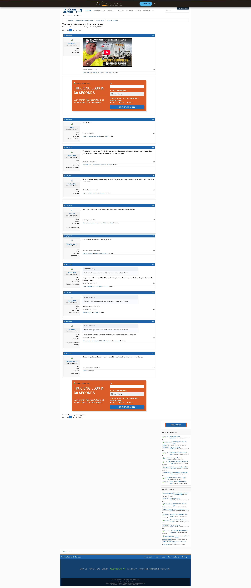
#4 (153, 176)
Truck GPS (111, 11)
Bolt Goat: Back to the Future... (178, 520)
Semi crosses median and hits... (180, 467)
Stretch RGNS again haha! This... (179, 514)
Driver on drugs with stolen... (175, 458)
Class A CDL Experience (118, 91)
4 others (102, 193)
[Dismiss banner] (155, 4)
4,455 (77, 132)
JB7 (168, 479)
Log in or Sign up (183, 8)
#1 (153, 35)
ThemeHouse (136, 584)
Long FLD (95, 193)
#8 (153, 293)
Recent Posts (77, 16)
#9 (153, 321)
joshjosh (172, 516)
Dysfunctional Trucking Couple (178, 452)
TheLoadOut (71, 184)
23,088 (77, 219)
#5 (153, 205)
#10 (153, 353)
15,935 (77, 48)
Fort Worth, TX (75, 255)
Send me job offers (127, 107)
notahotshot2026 (167, 539)
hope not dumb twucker (94, 136)
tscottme (99, 286)
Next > (80, 30)
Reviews (121, 11)
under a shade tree (74, 312)
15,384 (77, 334)
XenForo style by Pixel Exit (125, 582)
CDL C (130, 102)
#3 (153, 147)
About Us (83, 569)
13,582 (77, 306)
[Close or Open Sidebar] (183, 20)
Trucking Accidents (76, 27)
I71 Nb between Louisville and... (180, 472)
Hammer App (131, 569)
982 (78, 249)
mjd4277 (95, 72)
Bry (168, 459)
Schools (146, 11)
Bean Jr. (90, 164)
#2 (153, 119)
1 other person (108, 72)
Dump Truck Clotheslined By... (178, 481)
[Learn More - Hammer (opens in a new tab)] (125, 3)
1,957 (77, 161)
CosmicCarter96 (178, 494)
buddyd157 (72, 301)
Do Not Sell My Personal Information (154, 569)
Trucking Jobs (99, 11)
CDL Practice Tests (133, 11)
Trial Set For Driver (175, 447)
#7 (153, 264)
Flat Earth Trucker (87, 72)
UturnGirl (172, 521)
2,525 (77, 189)
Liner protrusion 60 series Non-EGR (179, 509)
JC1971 (90, 193)
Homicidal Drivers (175, 436)
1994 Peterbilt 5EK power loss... (179, 530)
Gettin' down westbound (72, 227)
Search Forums (67, 16)
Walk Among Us (71, 244)
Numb (72, 127)
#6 (153, 236)
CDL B (122, 102)
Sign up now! (176, 425)
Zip (111, 83)
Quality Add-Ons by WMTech (125, 583)
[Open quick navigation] (186, 20)
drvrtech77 (91, 27)
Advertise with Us (117, 569)
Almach (171, 510)
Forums (88, 11)
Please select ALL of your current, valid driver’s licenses (124, 99)
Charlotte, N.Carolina (73, 139)
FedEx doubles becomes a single (176, 477)
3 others (106, 286)
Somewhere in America (72, 167)
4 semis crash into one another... (180, 461)
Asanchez (173, 532)
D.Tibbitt (100, 72)
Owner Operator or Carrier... (181, 493)
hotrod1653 (72, 155)
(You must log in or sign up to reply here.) (73, 415)
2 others (110, 164)
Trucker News (94, 569)
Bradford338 (166, 544)
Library (105, 569)
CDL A (113, 102)
